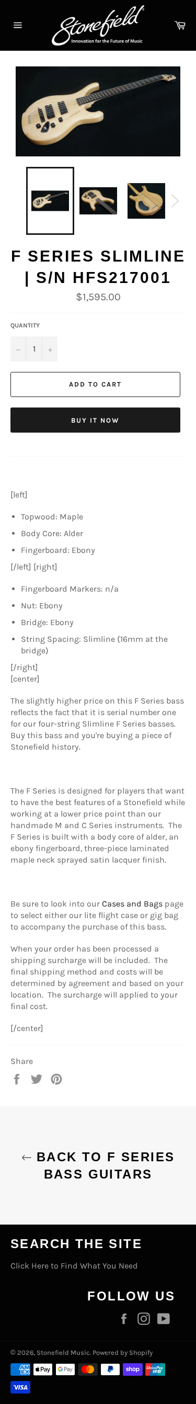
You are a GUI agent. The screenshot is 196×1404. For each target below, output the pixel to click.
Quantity (25, 325)
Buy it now (95, 420)
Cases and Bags (132, 904)
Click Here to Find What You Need (74, 1266)
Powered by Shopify (123, 1352)
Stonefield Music (63, 1352)
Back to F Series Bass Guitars (103, 1165)
